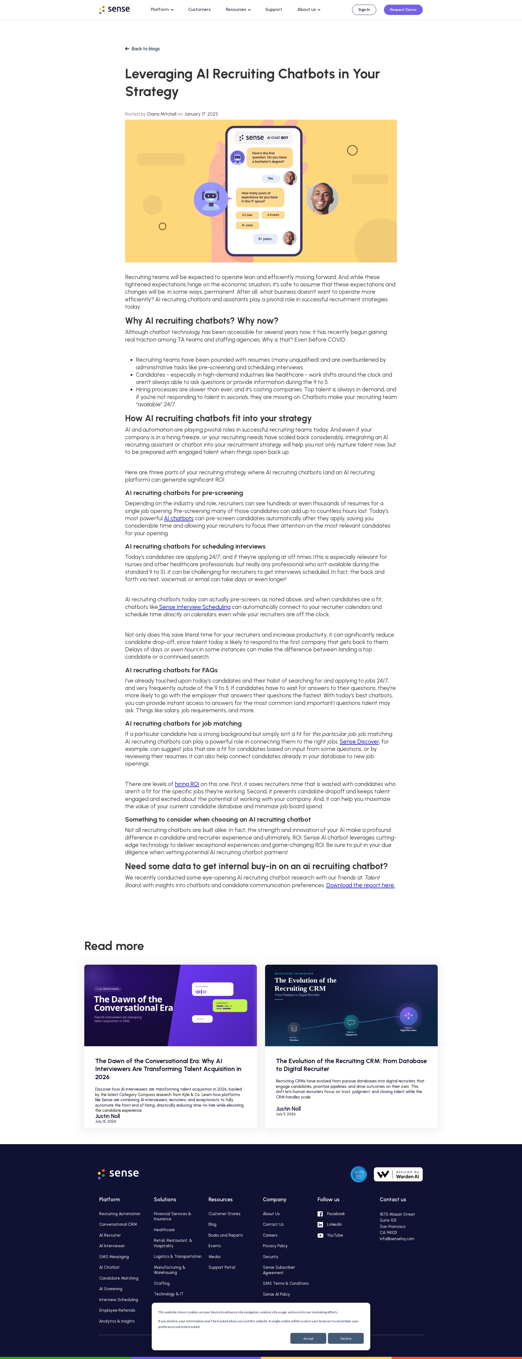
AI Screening (110, 1288)
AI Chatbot (109, 1267)
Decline (346, 1338)
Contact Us (273, 1224)
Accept (308, 1338)
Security (270, 1256)
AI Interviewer (112, 1245)
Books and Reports (226, 1235)
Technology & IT (169, 1294)
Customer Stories (224, 1213)
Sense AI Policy (276, 1294)
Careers (270, 1235)
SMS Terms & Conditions (286, 1283)
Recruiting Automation (119, 1213)
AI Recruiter (110, 1235)
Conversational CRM (118, 1224)
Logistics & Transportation (177, 1256)
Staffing (162, 1283)
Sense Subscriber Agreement (279, 1270)
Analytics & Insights (117, 1321)
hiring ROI (187, 784)
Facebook (336, 1213)
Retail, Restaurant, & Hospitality (173, 1243)
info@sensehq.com (397, 1238)
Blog (212, 1224)
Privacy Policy (275, 1245)
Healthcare (164, 1229)
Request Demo (403, 9)
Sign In (364, 9)
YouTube (335, 1235)
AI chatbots (179, 518)
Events (215, 1245)
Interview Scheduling (118, 1299)
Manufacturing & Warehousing (169, 1270)
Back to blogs (146, 48)
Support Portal (222, 1267)
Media (214, 1256)
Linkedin (334, 1224)
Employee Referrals (117, 1310)
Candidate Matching (118, 1278)
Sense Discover (359, 741)
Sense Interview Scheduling (194, 606)
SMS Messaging (114, 1256)
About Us (271, 1213)
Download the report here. (360, 885)
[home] (119, 9)
